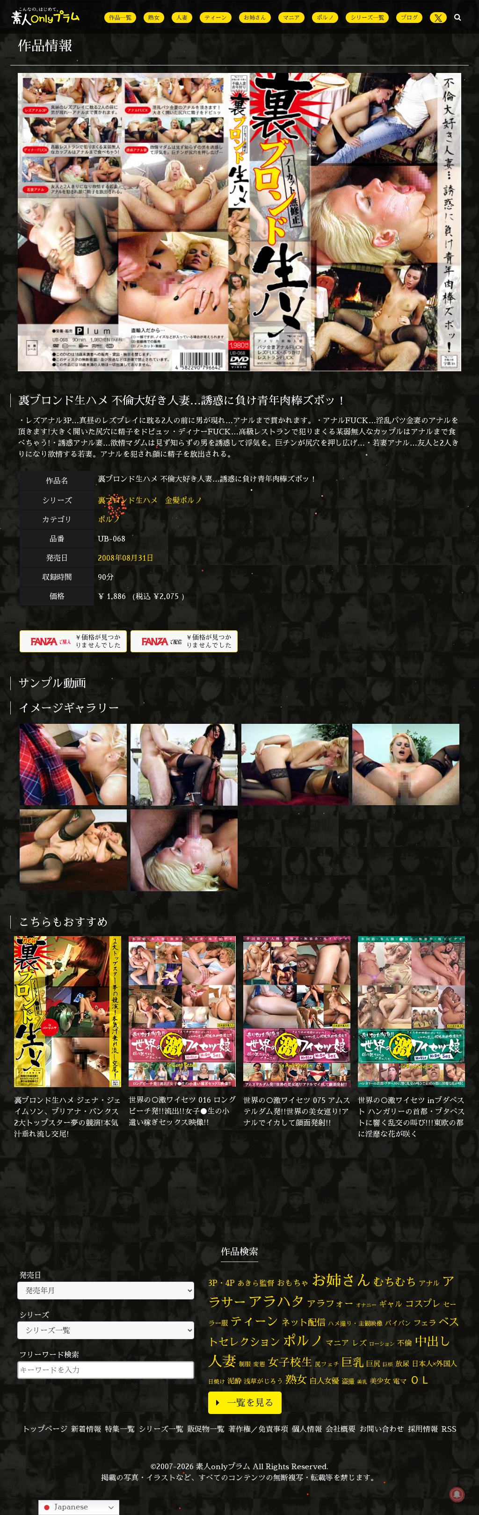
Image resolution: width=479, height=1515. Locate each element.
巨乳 (352, 1362)
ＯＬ (420, 1379)
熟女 (154, 18)
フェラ (425, 1322)
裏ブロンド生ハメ (129, 500)
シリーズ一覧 (367, 18)
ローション (382, 1344)
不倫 (404, 1343)
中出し (432, 1341)
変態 (259, 1364)
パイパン (398, 1323)
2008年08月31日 (126, 558)
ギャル (391, 1304)
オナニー (366, 1304)
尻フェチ (327, 1364)
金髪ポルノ (184, 500)
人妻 (182, 18)
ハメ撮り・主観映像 (355, 1323)
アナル (429, 1283)
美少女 (380, 1381)
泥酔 (234, 1381)
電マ (400, 1381)
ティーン (215, 18)
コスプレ (423, 1304)
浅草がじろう (263, 1381)
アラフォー (330, 1303)
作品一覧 (120, 18)
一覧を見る (250, 1402)
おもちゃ (293, 1282)
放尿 (402, 1364)
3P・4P (221, 1282)
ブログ (409, 18)
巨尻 (373, 1364)
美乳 (362, 1381)
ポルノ (325, 18)
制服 (245, 1364)
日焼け (216, 1381)
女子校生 (290, 1362)
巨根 (388, 1364)
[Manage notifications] (457, 1494)
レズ (359, 1343)
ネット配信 (303, 1322)
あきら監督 (256, 1283)
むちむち (394, 1281)
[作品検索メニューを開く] (457, 16)
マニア (291, 18)
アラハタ (276, 1302)
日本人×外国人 (434, 1364)
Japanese (70, 1506)
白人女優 (324, 1381)
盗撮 (348, 1381)
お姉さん (255, 18)
